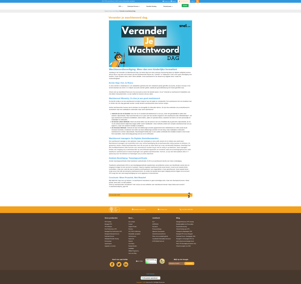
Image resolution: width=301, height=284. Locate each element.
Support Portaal (132, 226)
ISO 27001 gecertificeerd (108, 1)
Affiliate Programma (133, 251)
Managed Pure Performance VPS (113, 231)
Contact (130, 224)
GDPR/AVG (155, 224)
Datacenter (131, 238)
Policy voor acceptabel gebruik (160, 236)
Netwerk (130, 241)
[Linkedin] (126, 265)
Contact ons (167, 1)
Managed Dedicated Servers (112, 234)
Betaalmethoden (132, 246)
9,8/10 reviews (118, 1)
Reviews (130, 229)
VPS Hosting (108, 221)
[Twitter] (119, 265)
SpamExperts (108, 243)
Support (174, 1)
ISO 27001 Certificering (134, 231)
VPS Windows (108, 226)
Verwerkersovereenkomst (159, 234)
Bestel (185, 5)
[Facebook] (113, 265)
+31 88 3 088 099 (187, 209)
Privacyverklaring (156, 229)
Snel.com (109, 6)
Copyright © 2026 (141, 282)
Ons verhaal (131, 221)
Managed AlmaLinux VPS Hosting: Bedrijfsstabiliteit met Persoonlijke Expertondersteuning (185, 224)
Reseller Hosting (151, 6)
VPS (120, 6)
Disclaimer (155, 226)
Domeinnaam (108, 241)
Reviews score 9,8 (139, 209)
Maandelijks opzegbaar (129, 1)
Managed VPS (108, 224)
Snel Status (131, 243)
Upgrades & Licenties (110, 246)
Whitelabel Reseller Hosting (112, 238)
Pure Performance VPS (111, 229)
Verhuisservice (132, 236)
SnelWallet (131, 248)
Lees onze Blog (113, 11)
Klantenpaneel (185, 1)
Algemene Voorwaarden (158, 231)
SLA (153, 221)
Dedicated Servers (133, 6)
